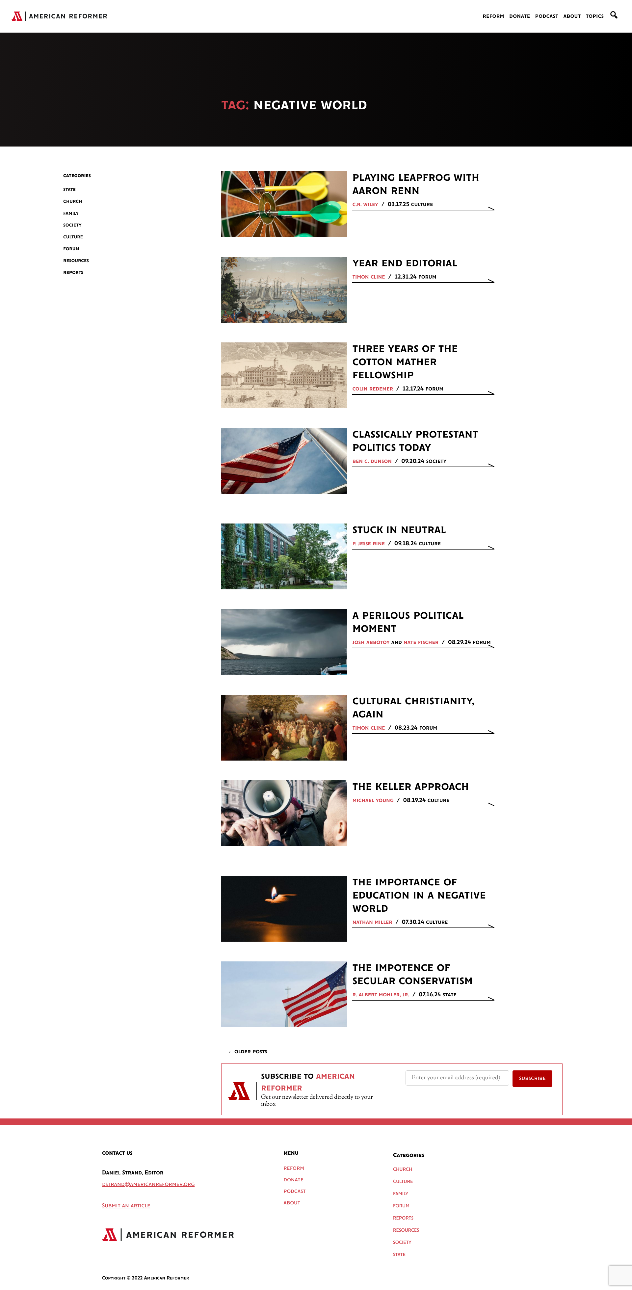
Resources (76, 260)
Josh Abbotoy (370, 642)
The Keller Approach (410, 786)
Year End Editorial (404, 263)
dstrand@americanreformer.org (148, 1184)
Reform (493, 16)
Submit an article (126, 1206)
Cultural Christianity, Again (413, 708)
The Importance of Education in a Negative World (419, 895)
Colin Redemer (372, 389)
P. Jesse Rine (368, 544)
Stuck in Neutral (399, 530)
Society (72, 225)
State (69, 189)
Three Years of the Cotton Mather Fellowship (405, 362)
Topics (595, 16)
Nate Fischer (421, 642)
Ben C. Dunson (372, 461)
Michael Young (372, 800)
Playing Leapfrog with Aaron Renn (415, 184)
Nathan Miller (372, 922)
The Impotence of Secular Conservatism (412, 974)
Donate (519, 16)
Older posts (250, 1052)
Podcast (547, 16)
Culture (73, 237)
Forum (71, 249)
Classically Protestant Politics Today (415, 441)
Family (71, 213)
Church (72, 201)
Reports (73, 272)
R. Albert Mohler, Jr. (380, 995)
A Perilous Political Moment (407, 622)
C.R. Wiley (365, 205)
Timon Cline (368, 277)
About (572, 16)
